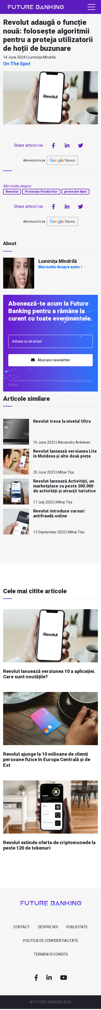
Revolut (12, 191)
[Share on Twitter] (80, 145)
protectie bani (75, 191)
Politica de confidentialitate (50, 941)
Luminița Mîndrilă (57, 261)
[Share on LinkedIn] (67, 145)
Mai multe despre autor (59, 267)
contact (21, 927)
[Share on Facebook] (53, 145)
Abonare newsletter (53, 360)
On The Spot (16, 63)
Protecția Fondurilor (41, 191)
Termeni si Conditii (51, 954)
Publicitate (77, 927)
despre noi (48, 927)
